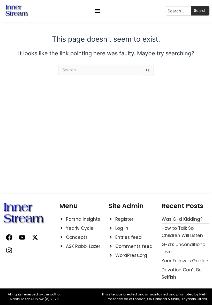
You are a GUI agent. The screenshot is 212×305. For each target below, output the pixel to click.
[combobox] (178, 11)
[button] (97, 10)
